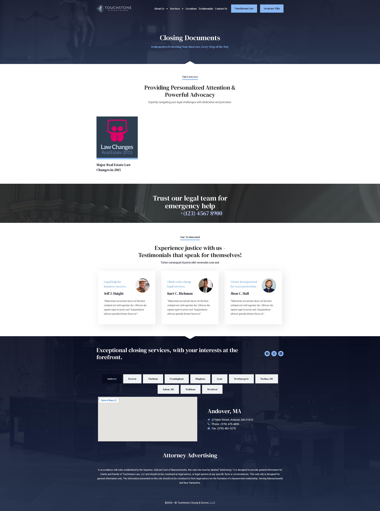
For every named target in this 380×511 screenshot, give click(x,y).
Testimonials (206, 8)
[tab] (112, 378)
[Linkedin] (281, 353)
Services (175, 8)
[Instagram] (274, 353)
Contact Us (221, 8)
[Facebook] (267, 353)
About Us (159, 8)
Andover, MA (224, 411)
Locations (191, 8)
